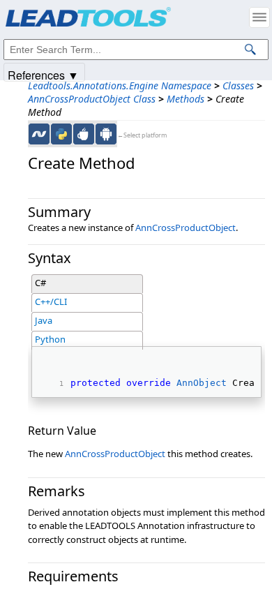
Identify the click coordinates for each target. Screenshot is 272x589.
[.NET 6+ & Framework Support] (39, 134)
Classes (238, 85)
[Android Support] (106, 134)
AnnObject (201, 383)
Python (50, 339)
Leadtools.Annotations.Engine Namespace (119, 85)
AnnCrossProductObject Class (92, 98)
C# (40, 282)
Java (43, 320)
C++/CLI (51, 301)
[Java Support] (83, 134)
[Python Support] (61, 134)
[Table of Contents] (259, 17)
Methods (185, 98)
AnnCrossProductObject (185, 227)
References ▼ (43, 74)
